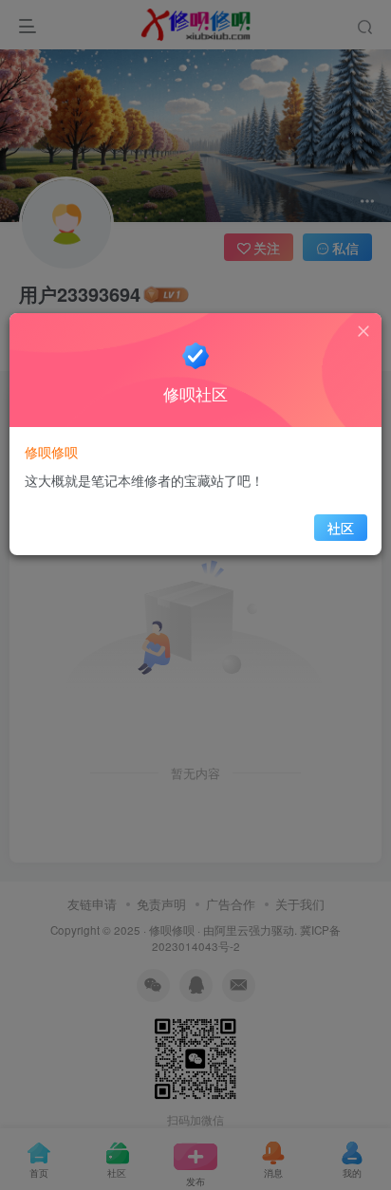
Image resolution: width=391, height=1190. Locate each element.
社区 (340, 527)
